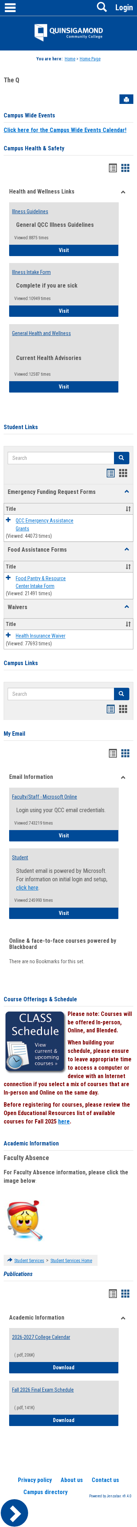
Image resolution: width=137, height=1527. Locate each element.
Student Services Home (71, 1260)
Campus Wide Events (29, 115)
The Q (11, 80)
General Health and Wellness (41, 333)
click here (27, 887)
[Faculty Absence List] (25, 1220)
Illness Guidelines (30, 211)
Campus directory (45, 1492)
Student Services (29, 1260)
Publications (18, 1274)
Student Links (21, 427)
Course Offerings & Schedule (40, 999)
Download (86, 1367)
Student (20, 857)
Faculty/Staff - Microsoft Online (44, 797)
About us (72, 1480)
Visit (84, 250)
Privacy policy (35, 1480)
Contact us (105, 1480)
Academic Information (31, 1143)
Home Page (90, 58)
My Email (14, 733)
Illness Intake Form (31, 272)
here (64, 1121)
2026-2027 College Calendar (41, 1337)
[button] (126, 491)
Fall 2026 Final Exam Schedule (43, 1390)
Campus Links (21, 663)
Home (70, 58)
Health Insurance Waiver (40, 636)
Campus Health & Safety (34, 148)
